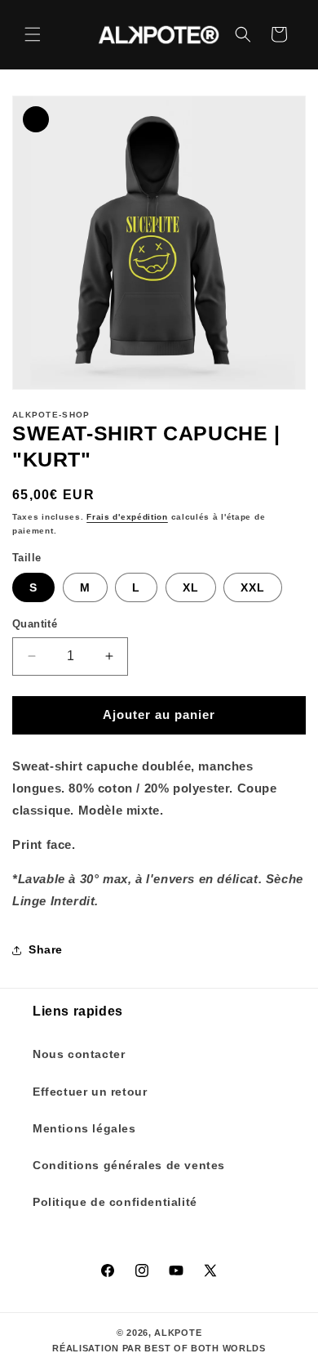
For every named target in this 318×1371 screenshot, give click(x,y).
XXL (253, 587)
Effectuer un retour (90, 1091)
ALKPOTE (177, 1333)
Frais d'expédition (127, 516)
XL (191, 587)
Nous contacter (79, 1054)
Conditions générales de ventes (129, 1165)
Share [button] (46, 949)
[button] (33, 34)
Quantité (34, 624)
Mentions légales (84, 1128)
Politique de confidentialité (115, 1201)
